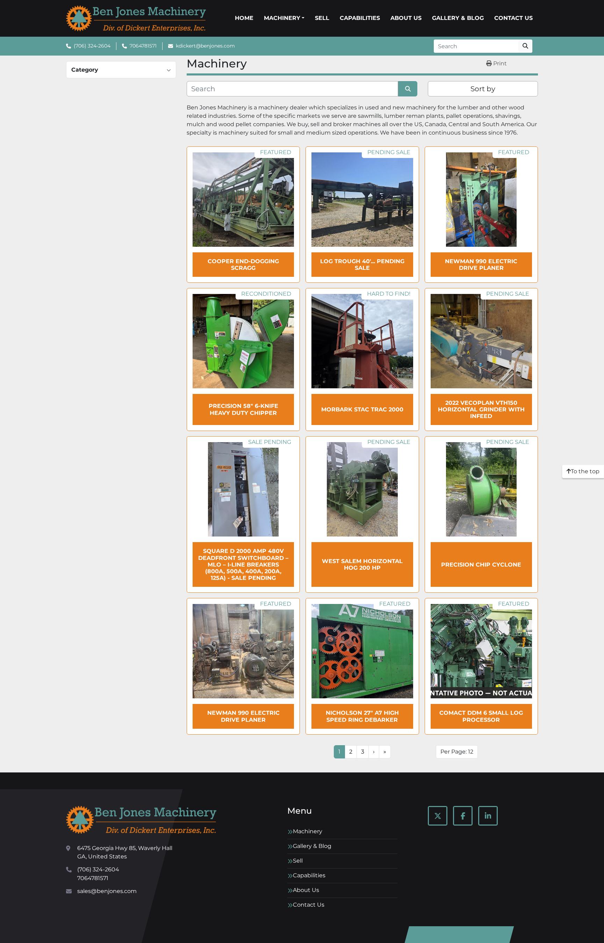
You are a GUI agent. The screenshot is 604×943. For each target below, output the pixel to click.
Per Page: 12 (456, 751)
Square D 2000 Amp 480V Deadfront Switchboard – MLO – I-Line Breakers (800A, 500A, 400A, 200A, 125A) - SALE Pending (243, 564)
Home (244, 18)
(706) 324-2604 (92, 46)
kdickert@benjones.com (205, 46)
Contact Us (513, 18)
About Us (406, 18)
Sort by (482, 89)
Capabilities (360, 18)
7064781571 (143, 46)
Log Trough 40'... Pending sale (362, 264)
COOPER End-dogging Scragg (243, 264)
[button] (284, 18)
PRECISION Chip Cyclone (481, 564)
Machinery (282, 18)
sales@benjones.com (107, 891)
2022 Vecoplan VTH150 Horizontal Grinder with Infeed (481, 409)
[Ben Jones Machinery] (141, 820)
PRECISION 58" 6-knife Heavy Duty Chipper (243, 409)
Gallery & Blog (458, 18)
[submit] (525, 46)
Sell (322, 18)
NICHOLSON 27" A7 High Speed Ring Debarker (362, 716)
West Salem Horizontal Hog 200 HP (362, 564)
